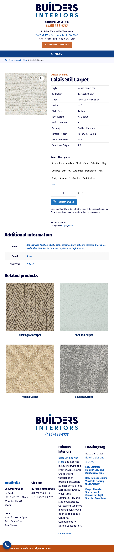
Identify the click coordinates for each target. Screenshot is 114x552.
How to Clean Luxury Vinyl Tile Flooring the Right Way (96, 481)
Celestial (66, 245)
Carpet (18, 60)
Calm (57, 245)
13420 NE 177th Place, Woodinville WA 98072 (57, 35)
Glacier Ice (100, 245)
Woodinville (12, 483)
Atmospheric (33, 245)
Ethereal (90, 245)
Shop (11, 60)
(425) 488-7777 (57, 26)
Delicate (81, 245)
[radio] (58, 163)
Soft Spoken (78, 248)
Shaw (25, 60)
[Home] (6, 60)
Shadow (54, 248)
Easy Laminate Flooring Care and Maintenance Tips (94, 470)
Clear (53, 184)
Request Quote (65, 201)
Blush (51, 245)
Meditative (32, 248)
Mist (40, 248)
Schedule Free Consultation (57, 45)
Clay (73, 245)
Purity (46, 248)
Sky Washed (65, 248)
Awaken (44, 245)
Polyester (31, 264)
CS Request (64, 533)
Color (53, 157)
